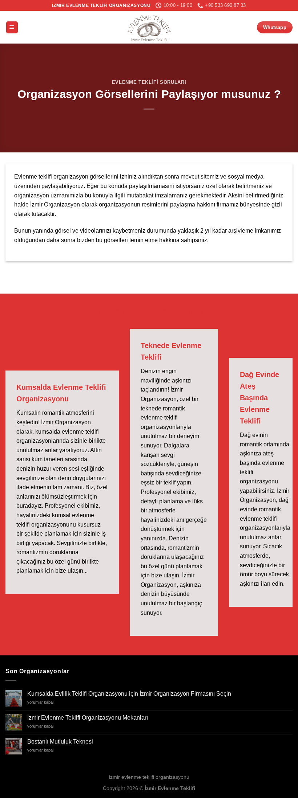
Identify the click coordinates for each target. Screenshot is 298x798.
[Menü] (12, 27)
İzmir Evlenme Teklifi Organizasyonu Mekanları (87, 718)
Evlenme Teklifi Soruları (149, 82)
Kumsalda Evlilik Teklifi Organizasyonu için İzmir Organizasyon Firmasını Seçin (129, 694)
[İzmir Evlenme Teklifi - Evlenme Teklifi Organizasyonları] (149, 27)
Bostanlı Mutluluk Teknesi (60, 741)
